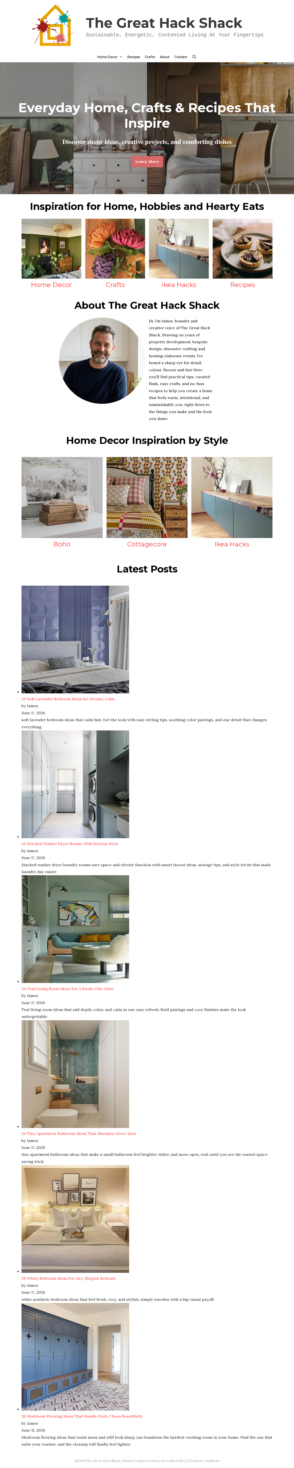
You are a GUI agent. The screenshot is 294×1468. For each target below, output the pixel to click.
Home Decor (107, 57)
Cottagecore (147, 544)
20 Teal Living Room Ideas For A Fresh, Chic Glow (68, 988)
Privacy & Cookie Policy (167, 1461)
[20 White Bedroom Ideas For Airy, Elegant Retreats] (75, 1271)
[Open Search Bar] (194, 57)
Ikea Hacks (179, 285)
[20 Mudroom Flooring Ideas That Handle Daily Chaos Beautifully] (75, 1409)
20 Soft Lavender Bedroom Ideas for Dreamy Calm (68, 698)
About (165, 57)
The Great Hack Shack (164, 23)
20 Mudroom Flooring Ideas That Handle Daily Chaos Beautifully (82, 1416)
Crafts (150, 57)
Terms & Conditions (203, 1461)
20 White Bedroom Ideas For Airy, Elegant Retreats (69, 1278)
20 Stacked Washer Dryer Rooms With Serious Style (70, 843)
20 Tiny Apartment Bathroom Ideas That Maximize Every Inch (79, 1133)
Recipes (133, 57)
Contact (180, 57)
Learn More (147, 161)
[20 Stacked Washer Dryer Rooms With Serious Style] (75, 836)
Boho (62, 544)
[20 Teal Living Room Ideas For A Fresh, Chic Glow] (75, 981)
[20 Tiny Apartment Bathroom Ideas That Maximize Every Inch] (75, 1126)
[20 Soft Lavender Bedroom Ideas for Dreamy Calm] (75, 692)
